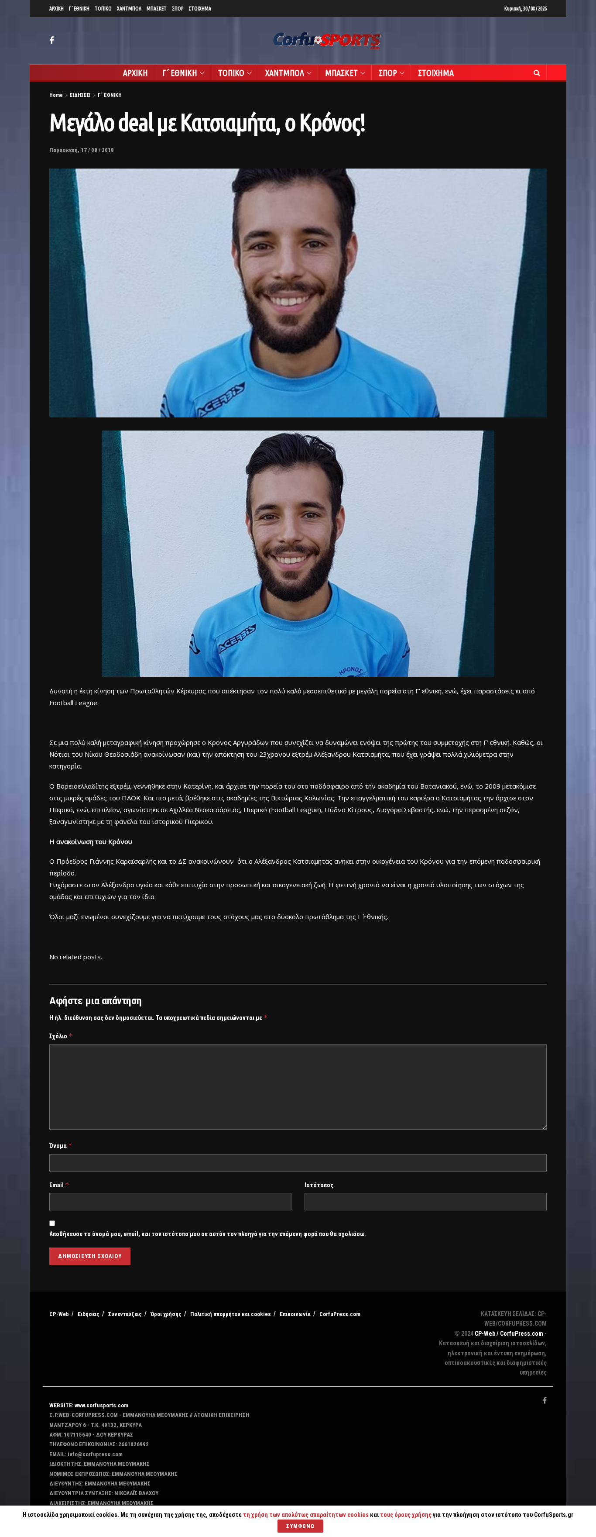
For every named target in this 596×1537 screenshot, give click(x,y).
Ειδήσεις (88, 1314)
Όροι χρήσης (166, 1314)
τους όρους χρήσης (406, 1514)
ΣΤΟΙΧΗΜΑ (199, 8)
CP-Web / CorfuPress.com (509, 1333)
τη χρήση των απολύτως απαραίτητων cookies (306, 1514)
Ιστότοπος (319, 1185)
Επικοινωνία (295, 1314)
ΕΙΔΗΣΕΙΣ (80, 95)
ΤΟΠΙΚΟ (103, 8)
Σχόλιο (61, 1036)
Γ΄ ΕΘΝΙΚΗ (79, 8)
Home (56, 95)
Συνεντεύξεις (125, 1314)
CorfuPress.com (339, 1314)
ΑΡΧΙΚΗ (56, 8)
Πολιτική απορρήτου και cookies (230, 1314)
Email (59, 1185)
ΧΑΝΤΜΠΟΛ (129, 8)
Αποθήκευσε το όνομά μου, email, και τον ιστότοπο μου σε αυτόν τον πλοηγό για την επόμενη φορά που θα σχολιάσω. (207, 1233)
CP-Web (59, 1314)
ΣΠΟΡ (177, 8)
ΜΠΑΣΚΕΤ (157, 8)
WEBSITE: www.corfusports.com (88, 1405)
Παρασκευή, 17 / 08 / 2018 (81, 150)
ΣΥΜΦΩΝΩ (300, 1526)
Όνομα (60, 1145)
